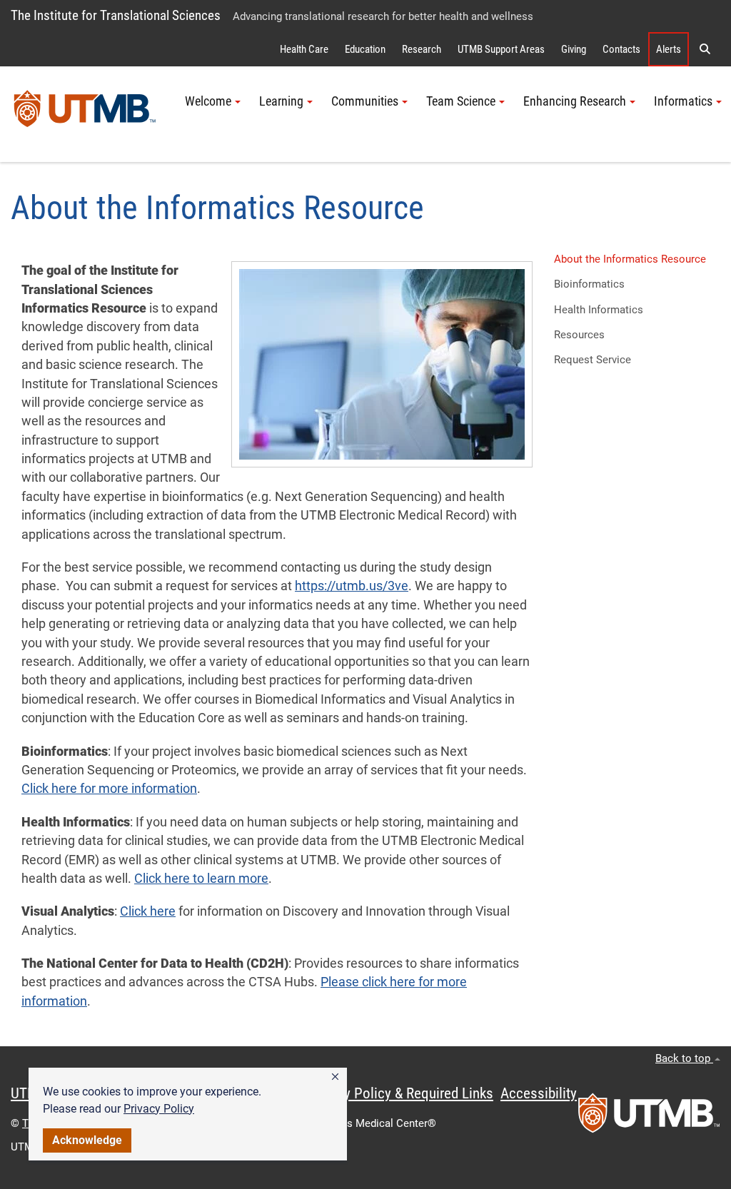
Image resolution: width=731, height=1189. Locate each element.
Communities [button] (364, 101)
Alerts (668, 49)
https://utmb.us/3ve (351, 586)
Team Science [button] (460, 101)
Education (365, 49)
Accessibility (538, 1093)
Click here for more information (109, 788)
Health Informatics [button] (598, 309)
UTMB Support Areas (501, 49)
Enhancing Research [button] (574, 101)
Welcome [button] (208, 101)
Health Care (304, 49)
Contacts (621, 49)
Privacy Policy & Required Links (400, 1093)
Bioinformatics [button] (589, 284)
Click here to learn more (201, 878)
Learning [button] (281, 101)
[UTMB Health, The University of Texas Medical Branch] (649, 1118)
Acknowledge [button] (87, 1140)
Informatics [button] (683, 101)
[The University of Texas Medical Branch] (85, 114)
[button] (335, 1077)
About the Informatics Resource (630, 259)
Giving (573, 49)
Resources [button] (579, 334)
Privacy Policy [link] (158, 1108)
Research (421, 49)
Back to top (684, 1058)
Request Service (592, 359)
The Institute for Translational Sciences (116, 15)
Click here (148, 911)
